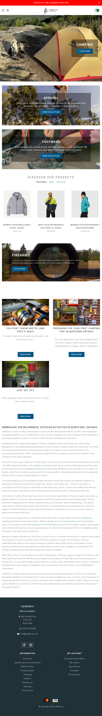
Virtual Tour (27, 690)
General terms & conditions (27, 663)
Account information (75, 659)
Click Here (84, 51)
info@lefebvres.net (29, 634)
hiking (5, 484)
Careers (27, 678)
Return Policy (27, 666)
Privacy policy (27, 670)
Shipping (27, 674)
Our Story (27, 659)
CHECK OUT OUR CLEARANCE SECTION (51, 3)
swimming (52, 469)
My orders (74, 663)
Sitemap (27, 686)
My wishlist (74, 666)
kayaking (30, 469)
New (51, 182)
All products (74, 674)
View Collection (51, 112)
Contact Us (27, 682)
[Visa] (55, 700)
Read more (25, 354)
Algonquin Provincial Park (43, 525)
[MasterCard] (46, 700)
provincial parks (69, 521)
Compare (74, 670)
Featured (41, 182)
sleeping (88, 528)
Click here (20, 269)
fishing (38, 469)
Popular (61, 182)
